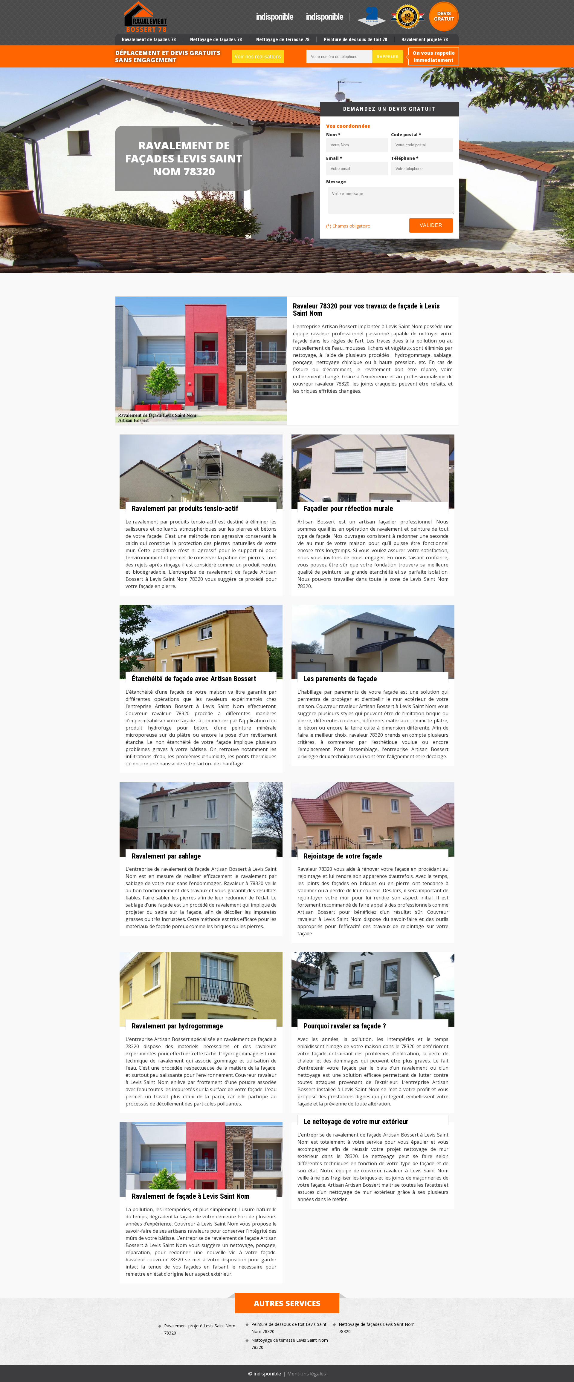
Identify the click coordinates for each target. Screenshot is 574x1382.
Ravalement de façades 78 (149, 39)
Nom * (333, 134)
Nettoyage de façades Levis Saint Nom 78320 (377, 1327)
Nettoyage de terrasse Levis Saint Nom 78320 (289, 1343)
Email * (334, 158)
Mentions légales (306, 1373)
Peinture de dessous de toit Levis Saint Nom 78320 (288, 1327)
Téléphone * (405, 158)
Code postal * (406, 134)
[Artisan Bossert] (146, 16)
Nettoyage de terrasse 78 (282, 39)
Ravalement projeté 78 (425, 39)
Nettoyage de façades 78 (216, 39)
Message (336, 182)
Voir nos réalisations (258, 56)
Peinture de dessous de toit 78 (355, 39)
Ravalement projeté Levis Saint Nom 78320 (199, 1329)
